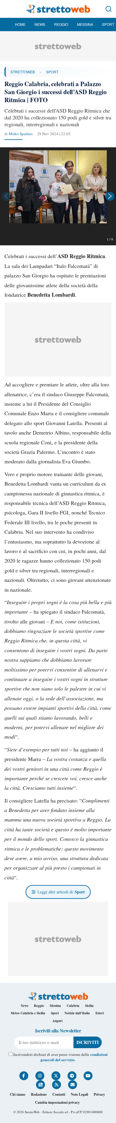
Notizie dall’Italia (77, 1013)
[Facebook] (23, 1075)
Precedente (6, 196)
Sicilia (89, 1005)
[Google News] (40, 1084)
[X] (55, 1075)
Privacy (99, 1094)
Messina (85, 24)
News (40, 24)
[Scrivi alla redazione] (72, 1084)
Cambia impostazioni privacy (57, 1102)
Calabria (73, 1005)
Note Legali (79, 1094)
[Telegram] (72, 1075)
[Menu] (7, 9)
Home (20, 24)
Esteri (99, 1013)
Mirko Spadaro (21, 133)
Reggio (61, 24)
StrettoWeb (22, 71)
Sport (108, 24)
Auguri (57, 1020)
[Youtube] (88, 1075)
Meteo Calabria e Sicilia (28, 1013)
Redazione (39, 1094)
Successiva (110, 196)
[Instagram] (39, 1075)
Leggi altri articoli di (61, 892)
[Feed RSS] (56, 1084)
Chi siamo (17, 1094)
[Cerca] (109, 9)
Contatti (58, 1094)
